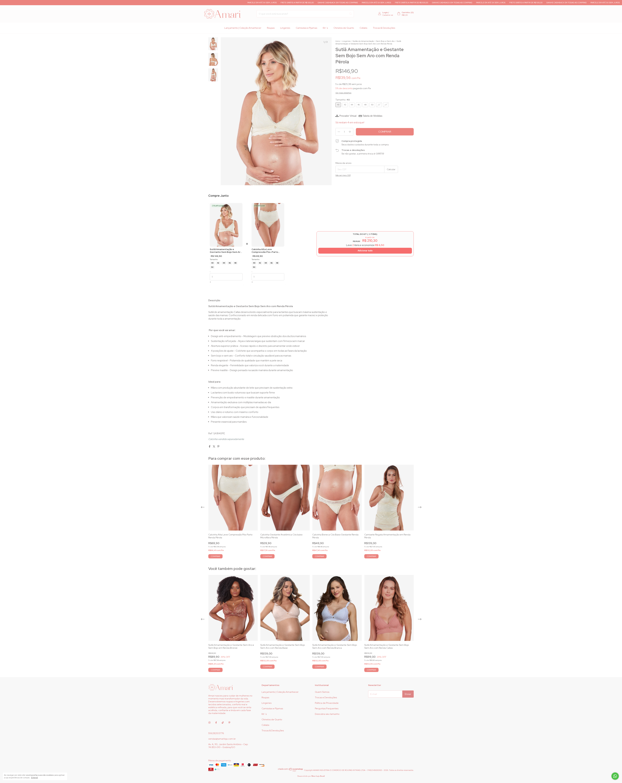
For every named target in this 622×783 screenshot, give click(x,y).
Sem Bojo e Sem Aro (385, 41)
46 (230, 263)
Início (337, 41)
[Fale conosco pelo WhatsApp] (615, 776)
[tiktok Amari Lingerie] (223, 722)
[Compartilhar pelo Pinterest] (218, 446)
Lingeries (285, 27)
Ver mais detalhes (343, 93)
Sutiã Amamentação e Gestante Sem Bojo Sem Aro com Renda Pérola (226, 251)
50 (212, 267)
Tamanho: (342, 99)
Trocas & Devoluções (384, 27)
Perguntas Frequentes (326, 708)
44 (224, 263)
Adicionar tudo (365, 250)
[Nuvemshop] (290, 771)
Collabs (363, 27)
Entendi (34, 778)
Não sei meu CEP (343, 175)
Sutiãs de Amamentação (363, 41)
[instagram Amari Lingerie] (209, 722)
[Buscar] (350, 13)
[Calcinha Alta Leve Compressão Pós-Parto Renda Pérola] (268, 225)
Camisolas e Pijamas (306, 27)
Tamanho (214, 259)
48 (235, 263)
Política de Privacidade (327, 702)
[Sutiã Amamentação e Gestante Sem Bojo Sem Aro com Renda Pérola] (226, 225)
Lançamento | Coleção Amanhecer (242, 27)
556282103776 (216, 733)
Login (385, 12)
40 (212, 263)
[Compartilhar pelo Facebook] (209, 446)
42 (218, 263)
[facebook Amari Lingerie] (216, 722)
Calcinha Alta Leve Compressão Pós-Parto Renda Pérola (265, 251)
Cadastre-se (387, 15)
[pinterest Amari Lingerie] (229, 722)
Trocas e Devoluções (326, 697)
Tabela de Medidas (372, 115)
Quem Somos (322, 691)
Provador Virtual (347, 115)
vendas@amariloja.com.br (222, 738)
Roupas (271, 27)
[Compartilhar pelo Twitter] (214, 446)
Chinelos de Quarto (344, 27)
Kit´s (325, 27)
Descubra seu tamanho (327, 714)
